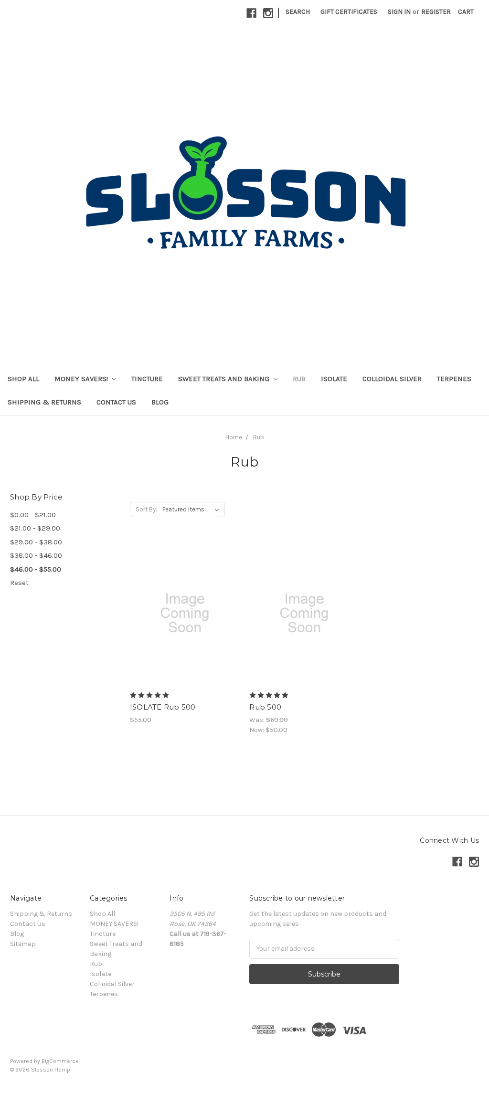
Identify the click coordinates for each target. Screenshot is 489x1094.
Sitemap (23, 944)
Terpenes (454, 378)
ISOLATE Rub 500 (163, 707)
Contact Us (116, 402)
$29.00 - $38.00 (36, 542)
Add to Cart (184, 630)
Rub (299, 378)
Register (436, 12)
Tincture (147, 378)
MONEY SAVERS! (82, 378)
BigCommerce (60, 1061)
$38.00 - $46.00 (36, 555)
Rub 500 (265, 707)
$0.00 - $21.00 (33, 514)
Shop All (23, 378)
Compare (181, 613)
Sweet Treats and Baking (224, 378)
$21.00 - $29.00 (35, 528)
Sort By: (146, 509)
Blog (160, 402)
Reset (19, 582)
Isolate (334, 378)
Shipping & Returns (44, 402)
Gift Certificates (348, 12)
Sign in (399, 12)
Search (298, 12)
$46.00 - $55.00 (35, 569)
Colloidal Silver (392, 378)
